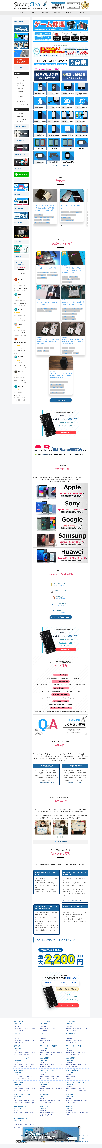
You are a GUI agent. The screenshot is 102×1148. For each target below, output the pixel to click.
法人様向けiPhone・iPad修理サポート (79, 1138)
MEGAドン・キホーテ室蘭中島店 (75, 1082)
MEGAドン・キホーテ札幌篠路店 (23, 1094)
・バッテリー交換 (19, 80)
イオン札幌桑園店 (70, 1058)
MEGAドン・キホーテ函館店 (73, 1046)
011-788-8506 (17, 1072)
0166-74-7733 (69, 1072)
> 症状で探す (85, 1135)
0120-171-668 (17, 1060)
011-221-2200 (17, 1036)
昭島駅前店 (69, 1106)
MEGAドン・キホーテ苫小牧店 (48, 1046)
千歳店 (41, 1033)
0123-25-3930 (43, 1036)
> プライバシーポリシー (82, 1137)
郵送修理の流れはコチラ (75, 782)
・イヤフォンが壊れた (21, 85)
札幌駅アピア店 (44, 1106)
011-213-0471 (17, 1024)
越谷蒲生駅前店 (70, 1094)
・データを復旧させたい (21, 104)
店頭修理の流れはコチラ (46, 782)
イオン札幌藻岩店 (44, 1058)
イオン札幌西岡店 (44, 1094)
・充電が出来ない (19, 83)
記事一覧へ (61, 400)
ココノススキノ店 (18, 1021)
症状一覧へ (66, 166)
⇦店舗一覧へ (55, 166)
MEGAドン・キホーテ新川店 (21, 1058)
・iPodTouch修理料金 (20, 119)
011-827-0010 (43, 1096)
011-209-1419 (43, 1108)
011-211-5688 (69, 1060)
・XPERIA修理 (19, 116)
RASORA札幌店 (70, 1033)
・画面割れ (18, 77)
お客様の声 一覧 (62, 841)
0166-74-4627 (43, 1072)
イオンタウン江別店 (45, 1082)
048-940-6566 (69, 1096)
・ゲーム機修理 (19, 122)
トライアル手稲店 (70, 1021)
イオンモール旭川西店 (72, 1070)
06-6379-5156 (17, 1108)
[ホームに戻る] (51, 5)
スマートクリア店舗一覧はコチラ (72, 900)
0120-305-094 (17, 1084)
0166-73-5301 (17, 1120)
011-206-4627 (43, 1060)
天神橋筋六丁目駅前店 (20, 1106)
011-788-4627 (69, 1036)
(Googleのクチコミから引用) (19, 290)
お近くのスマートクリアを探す (67, 1005)
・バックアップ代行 (20, 101)
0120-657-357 (43, 1024)
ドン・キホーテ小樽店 (46, 1021)
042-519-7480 (69, 1108)
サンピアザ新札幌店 (19, 1082)
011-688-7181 (17, 1048)
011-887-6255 (43, 1084)
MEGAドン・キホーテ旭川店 (47, 1070)
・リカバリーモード (20, 99)
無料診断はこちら (66, 432)
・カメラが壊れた (19, 88)
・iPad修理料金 (19, 113)
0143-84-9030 (69, 1084)
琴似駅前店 (17, 1046)
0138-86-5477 (69, 1048)
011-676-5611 (69, 1024)
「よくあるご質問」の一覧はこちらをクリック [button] (55, 940)
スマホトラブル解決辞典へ (61, 617)
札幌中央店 (17, 1033)
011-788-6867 (17, 1096)
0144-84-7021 (43, 1048)
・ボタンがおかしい (20, 96)
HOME (21, 1135)
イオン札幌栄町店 (18, 1070)
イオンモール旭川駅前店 (20, 1118)
